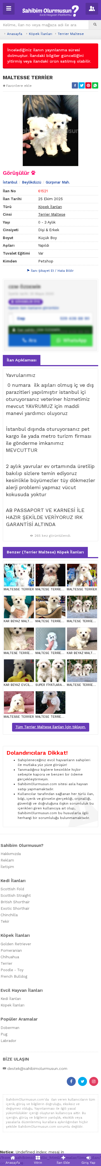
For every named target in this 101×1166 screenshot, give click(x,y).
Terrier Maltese (71, 34)
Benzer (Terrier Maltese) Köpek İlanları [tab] (45, 552)
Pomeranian (11, 950)
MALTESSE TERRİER (19, 589)
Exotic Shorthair (15, 908)
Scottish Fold (12, 889)
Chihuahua (10, 957)
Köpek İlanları (40, 34)
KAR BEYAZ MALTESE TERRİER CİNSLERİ (34, 621)
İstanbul (10, 182)
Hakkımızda (11, 854)
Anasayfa (14, 34)
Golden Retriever (16, 944)
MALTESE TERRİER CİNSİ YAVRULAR (62, 589)
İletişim (7, 867)
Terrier (6, 963)
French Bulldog (14, 976)
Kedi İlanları (11, 999)
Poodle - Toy (12, 970)
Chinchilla (9, 915)
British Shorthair (15, 902)
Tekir (5, 921)
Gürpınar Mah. (58, 182)
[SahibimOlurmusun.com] (50, 10)
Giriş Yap (88, 1163)
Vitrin (38, 1163)
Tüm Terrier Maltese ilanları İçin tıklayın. (50, 727)
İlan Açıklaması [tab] (21, 360)
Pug (4, 1034)
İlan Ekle (63, 1163)
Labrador (8, 1041)
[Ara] (95, 25)
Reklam (7, 860)
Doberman (10, 1028)
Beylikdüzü (31, 182)
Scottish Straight (16, 895)
